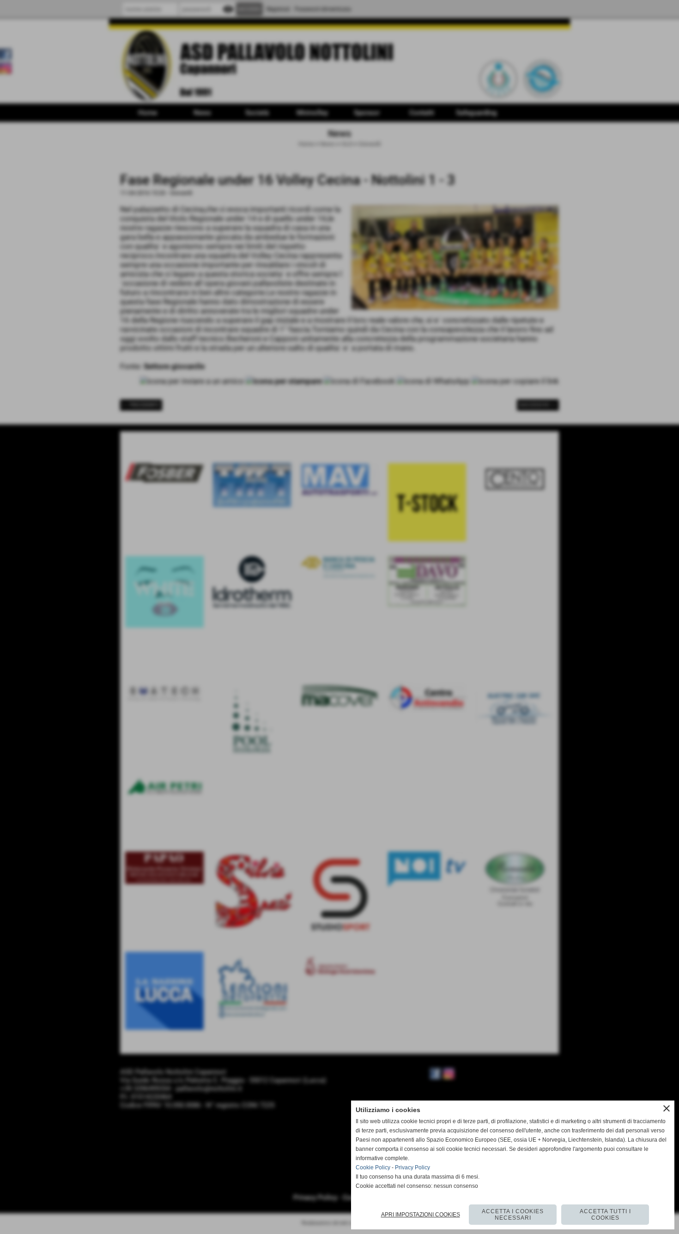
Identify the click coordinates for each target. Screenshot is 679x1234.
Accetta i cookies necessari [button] (513, 1214)
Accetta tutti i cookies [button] (605, 1214)
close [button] (666, 1108)
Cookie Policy (373, 1167)
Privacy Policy (412, 1167)
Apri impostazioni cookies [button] (420, 1214)
